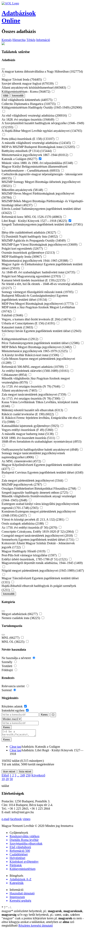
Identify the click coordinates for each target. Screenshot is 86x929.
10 (3, 779)
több (5, 95)
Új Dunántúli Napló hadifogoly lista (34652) (30, 236)
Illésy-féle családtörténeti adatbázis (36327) (29, 232)
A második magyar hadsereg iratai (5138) (28, 434)
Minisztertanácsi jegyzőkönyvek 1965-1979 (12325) (35, 351)
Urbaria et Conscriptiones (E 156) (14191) (29, 323)
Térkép (30, 40)
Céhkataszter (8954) (15, 374)
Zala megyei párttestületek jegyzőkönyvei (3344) (33, 480)
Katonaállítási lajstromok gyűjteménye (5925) (31, 426)
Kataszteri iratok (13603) (18, 327)
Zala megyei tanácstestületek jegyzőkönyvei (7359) (34, 394)
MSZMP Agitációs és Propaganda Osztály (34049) (34, 240)
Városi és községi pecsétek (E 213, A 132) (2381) (33, 519)
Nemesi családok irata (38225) (21, 618)
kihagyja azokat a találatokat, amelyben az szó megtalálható (43, 922)
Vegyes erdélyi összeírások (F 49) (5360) (28, 430)
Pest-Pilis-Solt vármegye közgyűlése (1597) (29, 555)
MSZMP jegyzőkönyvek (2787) (22, 484)
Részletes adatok (12, 706)
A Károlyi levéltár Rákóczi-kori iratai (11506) (31, 355)
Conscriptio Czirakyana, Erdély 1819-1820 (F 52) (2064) (38, 531)
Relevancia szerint (13, 686)
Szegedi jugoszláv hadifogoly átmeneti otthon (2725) (35, 492)
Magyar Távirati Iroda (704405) (22, 79)
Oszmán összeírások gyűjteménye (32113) (29, 252)
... (18, 775)
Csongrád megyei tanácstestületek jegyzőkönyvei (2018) (38, 535)
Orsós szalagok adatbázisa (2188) (23, 523)
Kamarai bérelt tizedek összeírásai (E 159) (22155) (34, 280)
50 (11, 779)
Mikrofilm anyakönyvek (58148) (23, 190)
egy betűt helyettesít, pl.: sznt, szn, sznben (48, 914)
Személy (7, 662)
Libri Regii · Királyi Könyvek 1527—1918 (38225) (35, 221)
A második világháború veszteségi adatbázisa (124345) (37, 143)
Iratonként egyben (13, 710)
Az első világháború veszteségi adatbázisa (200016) (35, 115)
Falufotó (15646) (13, 315)
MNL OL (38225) (13, 641)
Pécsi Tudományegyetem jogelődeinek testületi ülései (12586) (41, 343)
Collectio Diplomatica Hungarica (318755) (29, 104)
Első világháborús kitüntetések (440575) (27, 100)
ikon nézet (9, 771)
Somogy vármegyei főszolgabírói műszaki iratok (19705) (38, 292)
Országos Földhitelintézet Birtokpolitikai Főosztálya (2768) (39, 488)
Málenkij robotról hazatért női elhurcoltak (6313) (33, 410)
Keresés (7, 40)
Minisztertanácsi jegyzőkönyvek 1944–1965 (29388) (35, 260)
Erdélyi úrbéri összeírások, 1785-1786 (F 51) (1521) (35, 559)
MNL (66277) (11, 637)
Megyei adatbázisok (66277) (20, 614)
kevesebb (17, 95)
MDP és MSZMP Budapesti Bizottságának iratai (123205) (39, 147)
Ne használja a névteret (17, 658)
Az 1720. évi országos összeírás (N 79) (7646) (31, 386)
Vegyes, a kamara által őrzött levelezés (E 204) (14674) (37, 319)
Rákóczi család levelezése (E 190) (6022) (28, 414)
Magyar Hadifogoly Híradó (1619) (24, 551)
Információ (43, 40)
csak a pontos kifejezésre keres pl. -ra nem (42, 918)
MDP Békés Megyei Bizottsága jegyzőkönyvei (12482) (37, 347)
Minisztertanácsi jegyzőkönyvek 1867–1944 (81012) (35, 155)
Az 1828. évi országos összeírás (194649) (28, 119)
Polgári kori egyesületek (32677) (23, 248)
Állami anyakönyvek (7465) (20, 390)
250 (28, 775)
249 (22, 775)
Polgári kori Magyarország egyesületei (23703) (32, 276)
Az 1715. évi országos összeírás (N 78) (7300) (31, 398)
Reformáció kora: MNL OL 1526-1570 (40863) (32, 216)
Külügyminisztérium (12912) (20, 339)
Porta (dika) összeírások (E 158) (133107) (28, 138)
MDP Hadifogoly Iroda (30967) (22, 256)
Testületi (7, 666)
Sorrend (7, 690)
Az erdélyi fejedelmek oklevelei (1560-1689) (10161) (36, 370)
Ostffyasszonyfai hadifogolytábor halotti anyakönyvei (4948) (40, 449)
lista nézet (25, 771)
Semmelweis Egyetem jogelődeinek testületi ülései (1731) (38, 539)
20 (7, 779)
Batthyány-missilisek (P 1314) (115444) (27, 151)
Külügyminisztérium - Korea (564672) (26, 91)
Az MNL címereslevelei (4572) (22, 461)
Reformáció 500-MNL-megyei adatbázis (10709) (33, 366)
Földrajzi (8, 670)
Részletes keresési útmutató (35, 925)
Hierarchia (19, 40)
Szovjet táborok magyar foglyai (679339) (28, 83)
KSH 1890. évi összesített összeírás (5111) (29, 438)
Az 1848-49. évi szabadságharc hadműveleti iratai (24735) (39, 272)
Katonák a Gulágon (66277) (20, 159)
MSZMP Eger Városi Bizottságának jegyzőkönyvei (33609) (40, 244)
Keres (44, 714)
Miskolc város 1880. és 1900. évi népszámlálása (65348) (38, 163)
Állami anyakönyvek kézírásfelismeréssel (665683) (34, 87)
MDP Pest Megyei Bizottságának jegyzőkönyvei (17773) (38, 303)
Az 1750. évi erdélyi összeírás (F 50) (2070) (30, 527)
